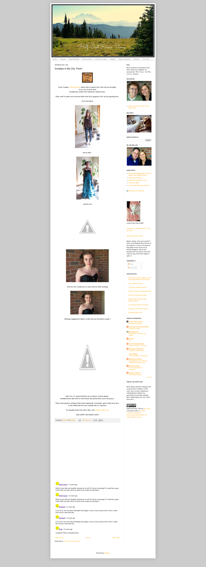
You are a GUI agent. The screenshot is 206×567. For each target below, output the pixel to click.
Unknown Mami (74, 87)
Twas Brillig (133, 354)
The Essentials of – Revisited (138, 356)
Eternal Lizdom (134, 366)
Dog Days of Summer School (138, 308)
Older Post (116, 537)
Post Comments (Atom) (72, 541)
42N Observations (135, 359)
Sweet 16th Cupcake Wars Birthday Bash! (137, 300)
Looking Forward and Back (139, 327)
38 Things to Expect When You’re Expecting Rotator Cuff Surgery (140, 278)
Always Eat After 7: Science (137, 345)
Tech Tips (146, 59)
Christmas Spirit (134, 183)
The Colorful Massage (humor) (139, 185)
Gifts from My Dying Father (138, 295)
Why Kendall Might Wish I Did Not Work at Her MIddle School (140, 174)
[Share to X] (98, 420)
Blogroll (112, 59)
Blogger (107, 553)
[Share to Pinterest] (102, 420)
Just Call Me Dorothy (136, 283)
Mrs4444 (65, 420)
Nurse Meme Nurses (135, 374)
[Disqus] (87, 452)
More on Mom (87, 59)
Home (55, 59)
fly (129, 340)
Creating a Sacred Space (136, 350)
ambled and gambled (135, 323)
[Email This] (94, 420)
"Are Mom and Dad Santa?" (138, 287)
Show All (149, 377)
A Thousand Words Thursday (138, 305)
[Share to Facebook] (100, 420)
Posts (131, 264)
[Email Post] (79, 420)
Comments (133, 268)
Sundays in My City (101, 410)
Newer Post (59, 537)
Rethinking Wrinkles (135, 178)
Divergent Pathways (136, 349)
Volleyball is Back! (134, 328)
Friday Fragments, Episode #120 (140, 291)
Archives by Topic (101, 59)
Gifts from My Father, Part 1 (138, 180)
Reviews (136, 59)
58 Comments (86, 420)
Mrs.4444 (147, 408)
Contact (63, 59)
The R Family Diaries (136, 344)
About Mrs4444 (74, 59)
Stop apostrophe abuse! (135, 236)
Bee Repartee (134, 332)
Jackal (131, 339)
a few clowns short (136, 321)
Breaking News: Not (135, 312)
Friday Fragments (124, 59)
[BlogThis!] (96, 420)
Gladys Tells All (134, 373)
